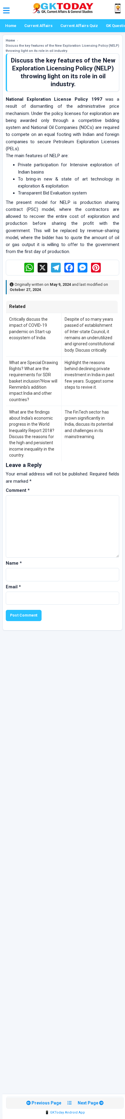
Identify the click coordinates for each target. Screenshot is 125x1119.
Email (13, 587)
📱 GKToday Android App (65, 1112)
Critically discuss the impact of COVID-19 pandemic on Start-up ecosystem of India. (30, 328)
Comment (18, 490)
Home (10, 25)
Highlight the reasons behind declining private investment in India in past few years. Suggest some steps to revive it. (89, 375)
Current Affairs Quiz (79, 25)
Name (14, 563)
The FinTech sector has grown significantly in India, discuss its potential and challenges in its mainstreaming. (89, 424)
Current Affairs (38, 25)
